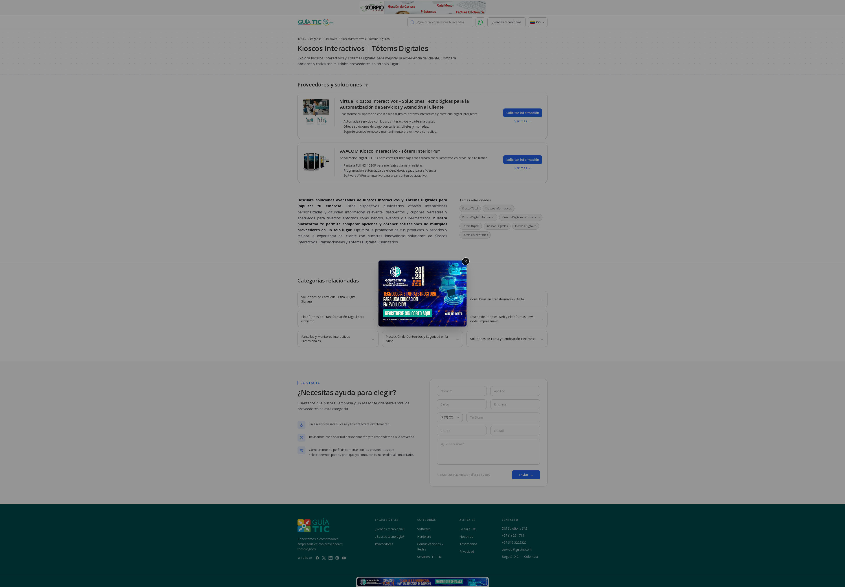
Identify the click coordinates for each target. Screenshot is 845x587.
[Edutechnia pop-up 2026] (422, 293)
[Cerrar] (465, 261)
